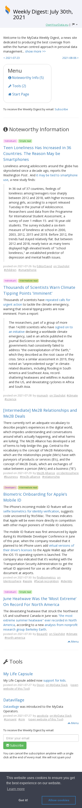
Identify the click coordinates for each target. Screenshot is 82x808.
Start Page (20, 94)
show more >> (35, 51)
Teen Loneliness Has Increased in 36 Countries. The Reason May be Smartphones (37, 153)
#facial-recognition (46, 581)
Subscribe (61, 109)
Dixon (40, 685)
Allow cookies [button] (58, 800)
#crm (21, 719)
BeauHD (42, 634)
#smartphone (27, 270)
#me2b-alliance (30, 477)
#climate (72, 395)
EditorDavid (44, 266)
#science (10, 399)
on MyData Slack (57, 685)
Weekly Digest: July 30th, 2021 (43, 14)
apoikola (42, 716)
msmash (42, 395)
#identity (66, 581)
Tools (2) (18, 85)
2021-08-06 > (70, 58)
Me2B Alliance (46, 473)
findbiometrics (46, 577)
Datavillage (13, 700)
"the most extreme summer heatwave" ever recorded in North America (40, 620)
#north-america (15, 638)
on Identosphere (67, 473)
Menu (74, 641)
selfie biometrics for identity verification (31, 511)
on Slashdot (61, 266)
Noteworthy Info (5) (27, 77)
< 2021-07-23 (11, 58)
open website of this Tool (46, 719)
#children (10, 270)
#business (11, 477)
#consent (10, 719)
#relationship (51, 477)
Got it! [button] (23, 800)
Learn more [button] (16, 789)
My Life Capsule (18, 673)
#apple (27, 581)
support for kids (54, 680)
